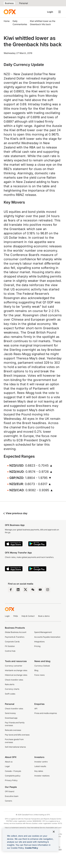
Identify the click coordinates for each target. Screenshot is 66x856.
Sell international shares (15, 747)
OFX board (9, 791)
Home (7, 21)
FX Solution (10, 646)
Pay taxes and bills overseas (17, 735)
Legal (7, 766)
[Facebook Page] (11, 589)
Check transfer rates (14, 680)
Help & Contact (28, 616)
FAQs (15, 616)
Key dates (38, 771)
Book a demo (44, 616)
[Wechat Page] (33, 589)
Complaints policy (12, 776)
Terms (59, 849)
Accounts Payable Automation (47, 637)
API (35, 708)
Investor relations (41, 776)
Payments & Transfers (14, 637)
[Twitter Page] (25, 589)
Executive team (11, 796)
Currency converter (13, 666)
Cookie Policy (31, 848)
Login (50, 11)
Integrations (39, 641)
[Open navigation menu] (59, 12)
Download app (11, 718)
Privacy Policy (11, 780)
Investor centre (41, 762)
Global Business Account (15, 632)
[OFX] (10, 11)
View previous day (16, 513)
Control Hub (10, 651)
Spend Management (43, 632)
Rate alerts (9, 684)
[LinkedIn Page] (18, 589)
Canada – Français (13, 771)
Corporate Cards (12, 641)
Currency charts (12, 689)
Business (9, 3)
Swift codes (10, 694)
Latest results (40, 766)
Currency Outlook (42, 666)
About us (8, 762)
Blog (36, 670)
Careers (8, 801)
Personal (23, 3)
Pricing (37, 646)
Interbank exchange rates (16, 670)
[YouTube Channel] (40, 589)
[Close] (53, 831)
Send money (10, 713)
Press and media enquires (45, 713)
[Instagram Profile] (47, 589)
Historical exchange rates (16, 675)
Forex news (39, 675)
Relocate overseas (13, 730)
